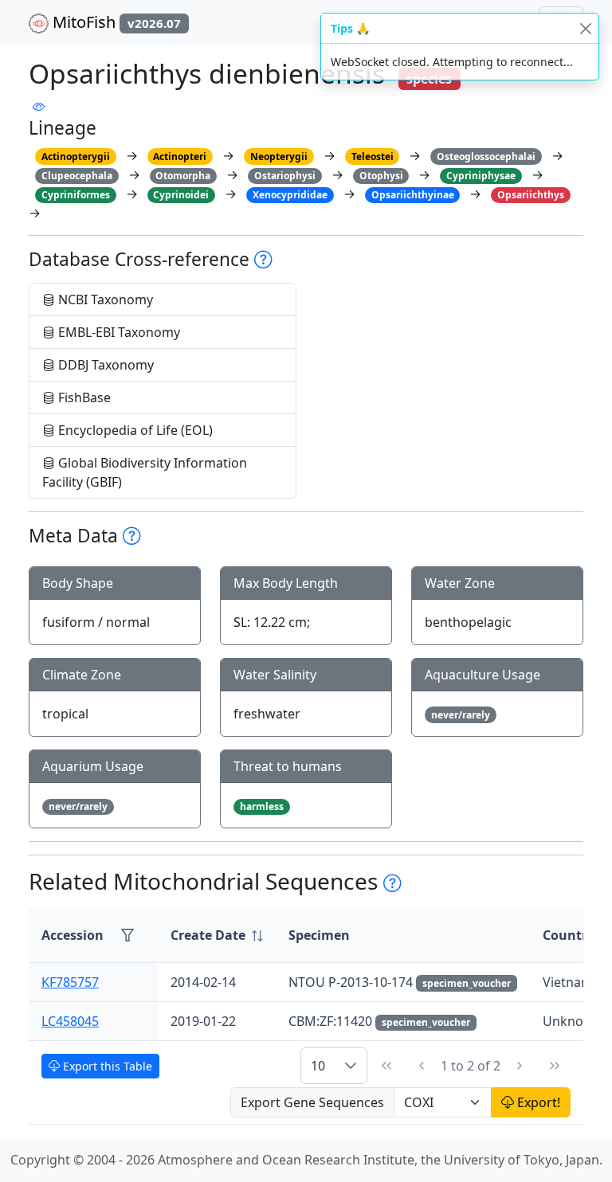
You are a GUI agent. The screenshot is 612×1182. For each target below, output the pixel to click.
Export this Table (106, 1066)
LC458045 (70, 1021)
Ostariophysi (285, 175)
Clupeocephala (76, 175)
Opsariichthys (530, 195)
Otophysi (381, 175)
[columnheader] (217, 935)
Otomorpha (182, 175)
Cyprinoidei (181, 195)
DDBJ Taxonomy (104, 365)
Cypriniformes (75, 195)
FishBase (83, 397)
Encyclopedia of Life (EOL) (134, 430)
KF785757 (70, 982)
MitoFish (115, 22)
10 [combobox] (318, 1065)
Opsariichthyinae (412, 195)
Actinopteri (179, 156)
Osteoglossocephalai (486, 156)
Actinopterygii (75, 156)
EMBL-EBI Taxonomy (117, 332)
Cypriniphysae (481, 175)
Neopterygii (279, 156)
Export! (537, 1102)
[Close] (585, 28)
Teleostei (372, 156)
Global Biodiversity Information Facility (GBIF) (144, 472)
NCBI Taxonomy (104, 299)
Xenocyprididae (290, 195)
